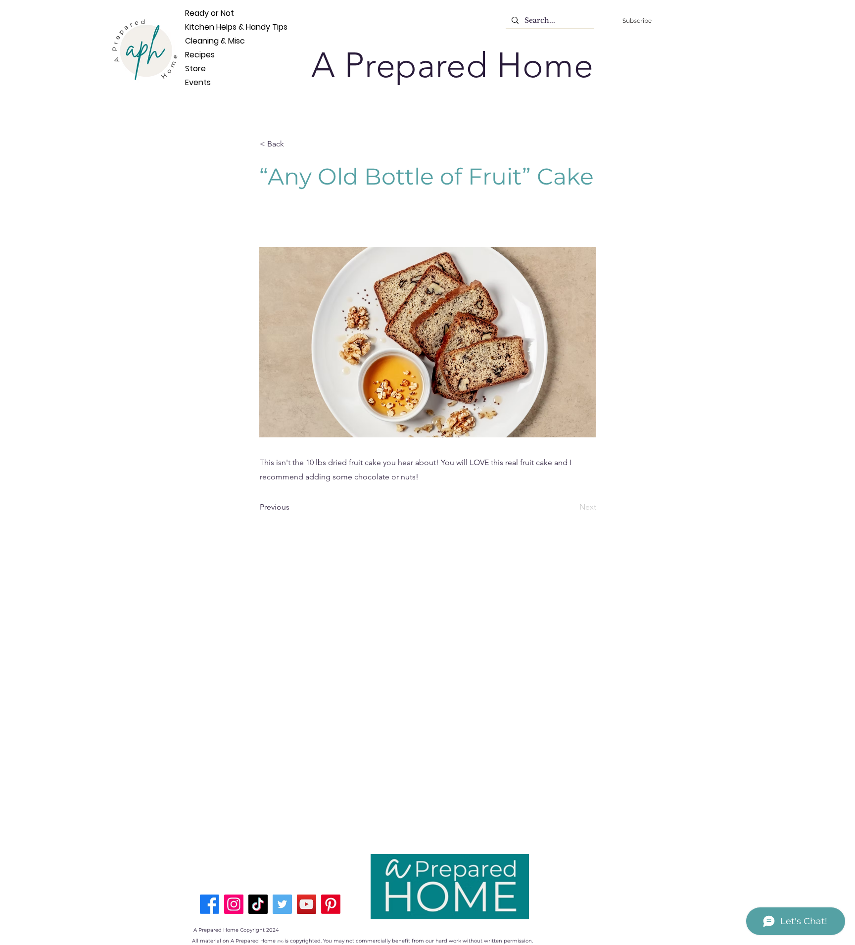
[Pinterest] (330, 904)
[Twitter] (282, 904)
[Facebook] (209, 904)
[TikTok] (258, 904)
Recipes (200, 54)
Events (198, 82)
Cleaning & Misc (201, 41)
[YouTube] (306, 904)
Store (195, 68)
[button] (292, 144)
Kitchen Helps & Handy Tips (201, 27)
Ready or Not (201, 13)
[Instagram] (233, 904)
